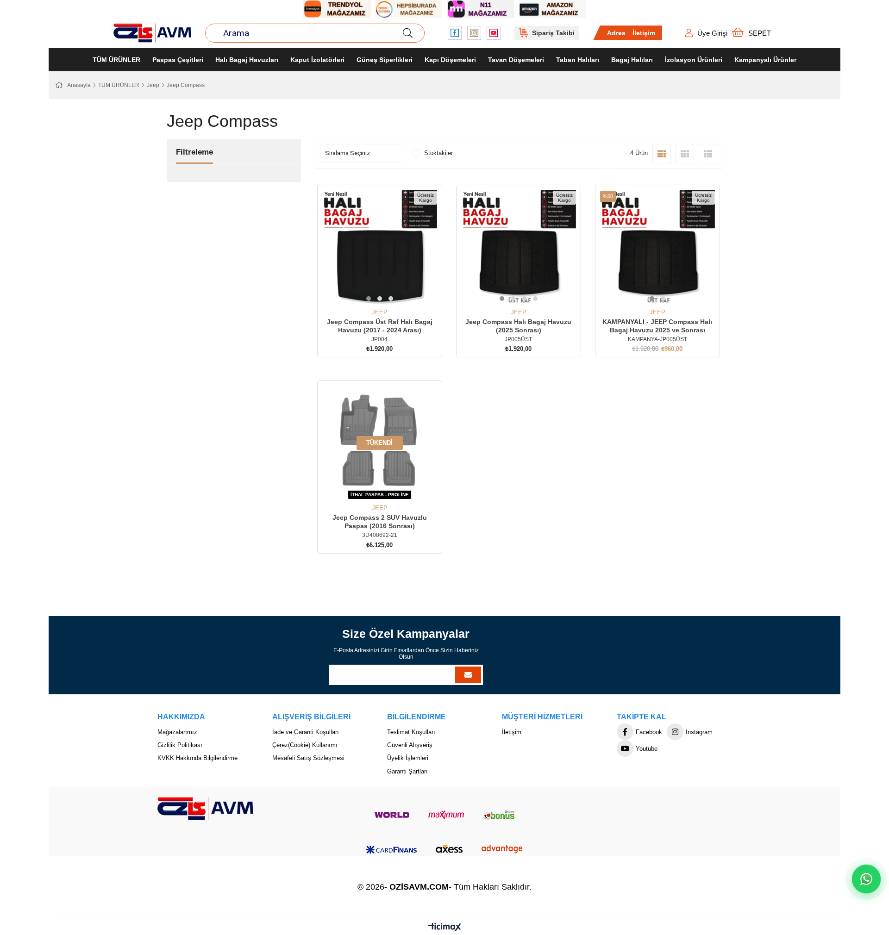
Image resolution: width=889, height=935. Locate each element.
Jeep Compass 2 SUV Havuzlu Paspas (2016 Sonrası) (379, 522)
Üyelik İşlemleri (407, 757)
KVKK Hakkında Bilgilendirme (197, 757)
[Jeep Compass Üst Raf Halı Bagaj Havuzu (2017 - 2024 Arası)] (379, 247)
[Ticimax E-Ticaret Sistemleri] (444, 928)
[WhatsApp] (866, 879)
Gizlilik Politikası (179, 745)
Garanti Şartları (407, 771)
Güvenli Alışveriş (409, 745)
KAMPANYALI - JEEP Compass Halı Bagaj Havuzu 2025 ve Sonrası (657, 326)
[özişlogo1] (205, 809)
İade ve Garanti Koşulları (305, 732)
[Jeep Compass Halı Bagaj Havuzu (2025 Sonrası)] (518, 247)
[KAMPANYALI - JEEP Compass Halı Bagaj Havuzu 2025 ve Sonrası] (657, 247)
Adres (616, 33)
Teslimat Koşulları (411, 732)
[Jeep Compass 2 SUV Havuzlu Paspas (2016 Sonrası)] (379, 443)
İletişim (643, 33)
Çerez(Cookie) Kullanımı (305, 745)
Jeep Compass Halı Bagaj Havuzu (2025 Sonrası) (518, 326)
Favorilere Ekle (369, 292)
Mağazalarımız (177, 732)
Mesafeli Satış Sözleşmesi (308, 757)
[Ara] (407, 33)
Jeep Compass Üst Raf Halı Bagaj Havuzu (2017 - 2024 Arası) (379, 326)
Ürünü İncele (390, 292)
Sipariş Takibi (553, 33)
